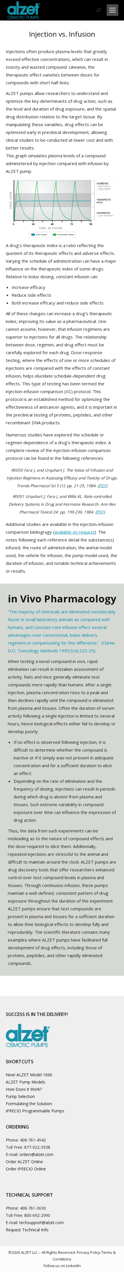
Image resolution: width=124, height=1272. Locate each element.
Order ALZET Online (24, 1161)
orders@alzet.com (36, 1154)
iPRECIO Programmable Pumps (35, 1111)
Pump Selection (20, 1096)
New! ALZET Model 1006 (29, 1074)
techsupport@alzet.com (41, 1222)
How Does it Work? (24, 1089)
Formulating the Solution (29, 1103)
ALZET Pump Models (25, 1082)
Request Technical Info (27, 1229)
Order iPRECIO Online (26, 1169)
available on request (75, 532)
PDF (102, 485)
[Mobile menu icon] (112, 10)
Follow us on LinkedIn (62, 1265)
